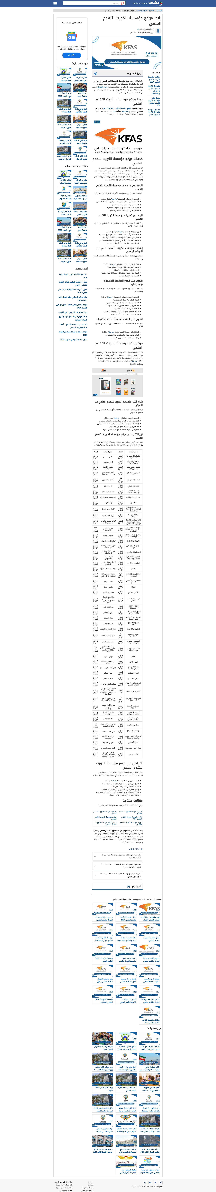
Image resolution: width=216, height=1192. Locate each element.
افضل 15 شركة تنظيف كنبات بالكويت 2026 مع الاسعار (72, 283)
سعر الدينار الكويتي (66, 1190)
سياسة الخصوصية (87, 1187)
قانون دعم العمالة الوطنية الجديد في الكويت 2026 (72, 291)
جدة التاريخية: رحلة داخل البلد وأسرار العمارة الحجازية (73, 318)
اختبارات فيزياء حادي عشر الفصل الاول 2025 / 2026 (72, 299)
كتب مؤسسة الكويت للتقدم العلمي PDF (131, 818)
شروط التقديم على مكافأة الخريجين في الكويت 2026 (71, 306)
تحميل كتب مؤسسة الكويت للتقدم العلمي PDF (154, 101)
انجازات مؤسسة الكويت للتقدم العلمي (130, 812)
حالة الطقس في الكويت (64, 1185)
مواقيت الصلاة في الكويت (64, 1182)
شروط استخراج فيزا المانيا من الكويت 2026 (72, 333)
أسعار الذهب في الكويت (64, 1187)
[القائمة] (55, 3)
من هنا (114, 199)
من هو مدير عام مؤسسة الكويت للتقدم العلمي (154, 112)
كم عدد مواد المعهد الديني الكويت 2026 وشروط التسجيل (73, 326)
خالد (138, 29)
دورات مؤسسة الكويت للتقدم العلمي (131, 823)
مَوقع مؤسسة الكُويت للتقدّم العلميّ (117, 108)
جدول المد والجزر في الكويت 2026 (73, 339)
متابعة (71, 55)
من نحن (90, 1182)
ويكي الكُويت (102, 87)
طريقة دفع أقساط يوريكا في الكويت (72, 312)
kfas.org (125, 111)
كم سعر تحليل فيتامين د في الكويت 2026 (73, 276)
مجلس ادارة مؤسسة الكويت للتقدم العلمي (106, 823)
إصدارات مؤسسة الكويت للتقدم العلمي (104, 812)
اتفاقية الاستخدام (87, 1190)
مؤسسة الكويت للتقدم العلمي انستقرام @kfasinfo (154, 89)
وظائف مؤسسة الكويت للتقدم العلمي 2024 (154, 79)
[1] (115, 111)
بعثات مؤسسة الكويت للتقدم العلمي (105, 818)
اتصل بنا (90, 1185)
